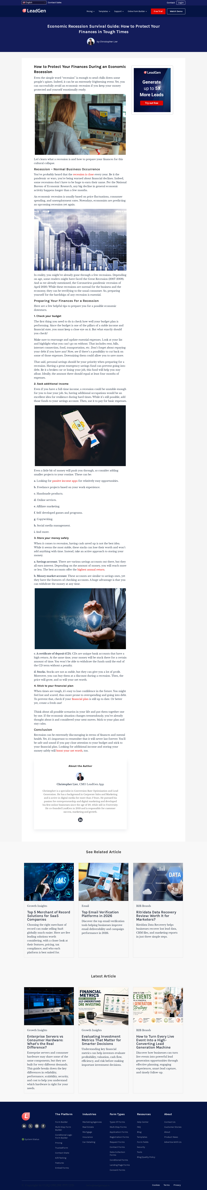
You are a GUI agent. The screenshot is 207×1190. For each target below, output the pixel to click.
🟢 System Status (30, 1139)
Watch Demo (176, 11)
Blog (139, 1132)
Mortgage (87, 1132)
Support (118, 11)
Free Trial (158, 11)
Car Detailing (88, 1142)
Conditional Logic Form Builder (63, 1136)
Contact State (62, 1153)
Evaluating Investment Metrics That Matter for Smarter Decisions (101, 1040)
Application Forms (119, 1132)
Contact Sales (55, 2)
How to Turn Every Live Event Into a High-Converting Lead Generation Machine (155, 1041)
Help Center (143, 1122)
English (28, 2)
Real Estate (88, 1127)
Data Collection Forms (117, 1153)
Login (181, 2)
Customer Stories (173, 1127)
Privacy (177, 1185)
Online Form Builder (136, 11)
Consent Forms (117, 1170)
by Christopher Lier (107, 41)
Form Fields (143, 1142)
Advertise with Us (173, 1142)
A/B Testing (60, 1158)
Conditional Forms (119, 1160)
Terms (167, 1185)
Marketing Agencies (92, 1122)
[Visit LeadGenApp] (34, 11)
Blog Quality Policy (146, 1157)
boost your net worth (69, 750)
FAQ (139, 1127)
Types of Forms (117, 1122)
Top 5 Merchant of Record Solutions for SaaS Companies (48, 916)
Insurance (87, 1137)
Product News (171, 1137)
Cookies (156, 1185)
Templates (103, 11)
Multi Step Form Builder (63, 1128)
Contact (171, 2)
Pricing (89, 11)
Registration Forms (119, 1137)
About (167, 1132)
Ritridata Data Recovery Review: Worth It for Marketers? (156, 916)
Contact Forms (117, 1147)
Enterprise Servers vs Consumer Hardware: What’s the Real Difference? (45, 1041)
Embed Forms (62, 1168)
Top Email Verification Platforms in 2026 (100, 914)
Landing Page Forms (120, 1165)
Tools (139, 1152)
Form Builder (61, 1122)
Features (59, 1163)
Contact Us (169, 1122)
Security (141, 1147)
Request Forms (117, 1142)
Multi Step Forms (118, 1127)
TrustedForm (61, 1148)
